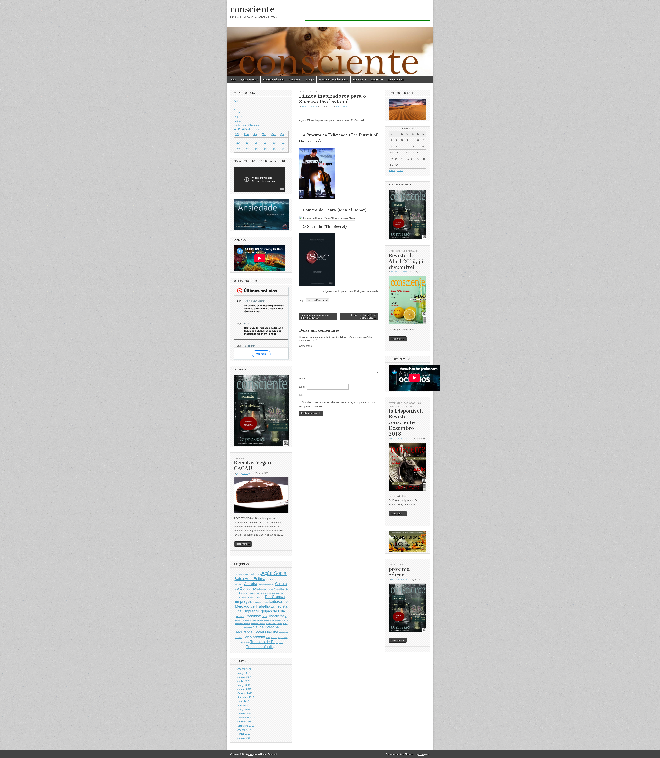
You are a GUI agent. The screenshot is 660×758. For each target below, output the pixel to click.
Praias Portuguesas (274, 623)
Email (303, 386)
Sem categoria (396, 564)
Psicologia (394, 406)
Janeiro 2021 (244, 677)
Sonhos (274, 638)
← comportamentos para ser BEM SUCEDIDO (315, 316)
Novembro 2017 (246, 717)
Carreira (250, 584)
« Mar (392, 170)
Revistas (358, 79)
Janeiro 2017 (244, 738)
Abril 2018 (242, 705)
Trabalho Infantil (259, 647)
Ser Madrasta (254, 637)
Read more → (243, 544)
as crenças (240, 574)
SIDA (268, 638)
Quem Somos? (249, 79)
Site (301, 395)
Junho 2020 (243, 681)
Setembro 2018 (245, 697)
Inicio (232, 79)
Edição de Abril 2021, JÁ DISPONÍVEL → (363, 316)
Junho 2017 (243, 733)
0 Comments (341, 106)
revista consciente (309, 106)
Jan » (400, 170)
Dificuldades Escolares (247, 597)
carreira (303, 91)
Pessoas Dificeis (258, 623)
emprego (313, 91)
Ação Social (274, 573)
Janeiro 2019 (244, 689)
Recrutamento (396, 79)
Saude (414, 251)
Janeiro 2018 (244, 713)
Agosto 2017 (244, 729)
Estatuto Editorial (273, 79)
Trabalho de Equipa (266, 642)
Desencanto (270, 593)
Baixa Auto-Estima (249, 579)
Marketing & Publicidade (333, 79)
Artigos (375, 79)
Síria (248, 642)
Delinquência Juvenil (264, 589)
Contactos (294, 79)
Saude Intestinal (266, 627)
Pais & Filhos (257, 620)
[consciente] (330, 38)
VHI (274, 647)
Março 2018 (243, 709)
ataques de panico (253, 574)
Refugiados (247, 628)
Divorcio (260, 597)
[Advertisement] (367, 13)
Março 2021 (243, 673)
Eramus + (240, 617)
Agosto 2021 (244, 668)
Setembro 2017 (245, 725)
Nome (303, 378)
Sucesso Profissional (317, 300)
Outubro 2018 (244, 693)
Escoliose (253, 616)
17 (402, 152)
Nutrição (239, 458)
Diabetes (279, 593)
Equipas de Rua (271, 611)
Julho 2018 (243, 701)
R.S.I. (285, 623)
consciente (252, 9)
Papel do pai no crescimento (276, 620)
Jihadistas (276, 616)
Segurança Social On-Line (256, 632)
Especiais (393, 403)
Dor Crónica (275, 596)
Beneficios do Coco (274, 579)
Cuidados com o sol (266, 584)
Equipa (310, 79)
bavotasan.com (422, 754)
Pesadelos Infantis (242, 623)
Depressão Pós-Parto (255, 593)
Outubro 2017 (244, 721)
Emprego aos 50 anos (259, 602)
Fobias (264, 617)
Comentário (306, 345)
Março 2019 (243, 685)
